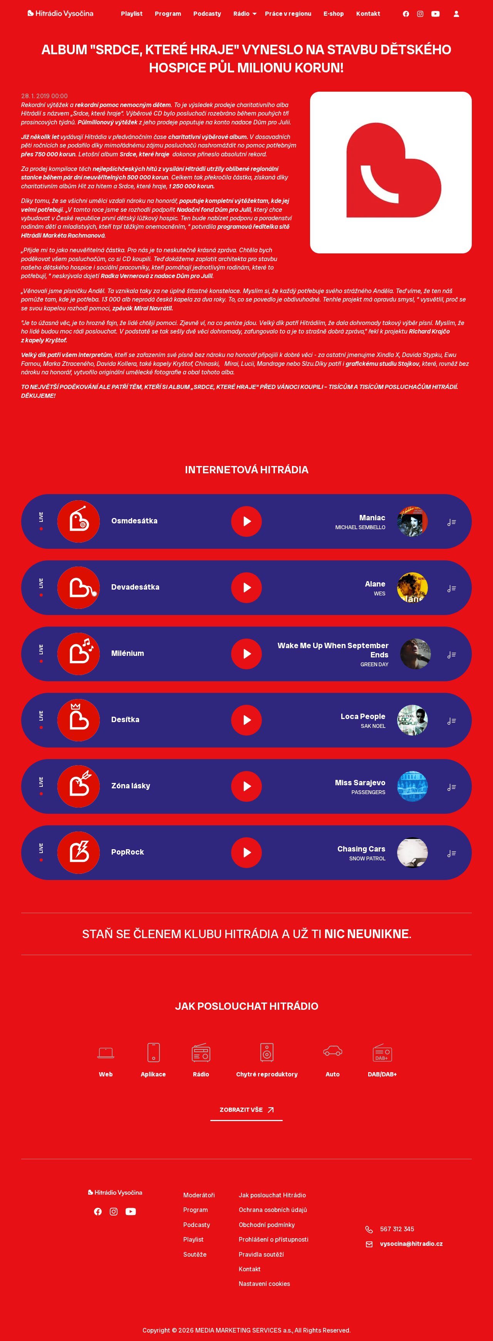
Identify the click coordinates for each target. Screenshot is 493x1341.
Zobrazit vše (242, 1110)
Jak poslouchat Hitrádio (272, 1195)
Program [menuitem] (168, 14)
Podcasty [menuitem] (207, 14)
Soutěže (194, 1254)
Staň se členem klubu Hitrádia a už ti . (246, 934)
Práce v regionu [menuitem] (288, 14)
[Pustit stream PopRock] (246, 852)
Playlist (193, 1239)
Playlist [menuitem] (132, 14)
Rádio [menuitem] (241, 14)
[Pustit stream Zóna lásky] (246, 786)
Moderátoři (199, 1195)
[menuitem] (406, 13)
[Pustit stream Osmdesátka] (246, 521)
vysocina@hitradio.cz (411, 1244)
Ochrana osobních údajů (273, 1210)
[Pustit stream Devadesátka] (246, 587)
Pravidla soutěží (261, 1254)
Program (195, 1210)
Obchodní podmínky (267, 1225)
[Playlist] (451, 521)
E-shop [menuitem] (334, 14)
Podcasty (196, 1225)
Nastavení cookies (264, 1284)
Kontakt (250, 1269)
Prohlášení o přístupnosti (274, 1239)
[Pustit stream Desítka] (246, 720)
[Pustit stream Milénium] (246, 654)
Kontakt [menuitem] (368, 14)
